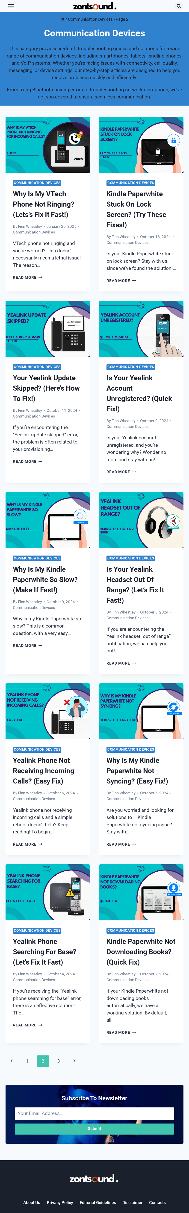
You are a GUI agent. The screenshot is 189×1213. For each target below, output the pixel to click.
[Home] (63, 19)
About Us (31, 1202)
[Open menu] (11, 6)
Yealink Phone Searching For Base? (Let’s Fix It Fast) (44, 951)
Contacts (157, 1202)
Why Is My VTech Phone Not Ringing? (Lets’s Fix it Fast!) (43, 204)
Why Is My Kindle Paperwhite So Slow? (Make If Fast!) (45, 579)
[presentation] (48, 145)
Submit (94, 1129)
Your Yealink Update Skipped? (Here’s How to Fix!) (46, 388)
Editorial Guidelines (98, 1202)
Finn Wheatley (30, 226)
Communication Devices (37, 183)
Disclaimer (132, 1202)
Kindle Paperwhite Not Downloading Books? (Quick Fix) (140, 951)
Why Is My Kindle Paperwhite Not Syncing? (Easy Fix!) (137, 770)
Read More (27, 277)
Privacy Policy (60, 1202)
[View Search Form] (178, 6)
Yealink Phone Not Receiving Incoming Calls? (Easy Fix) (43, 770)
